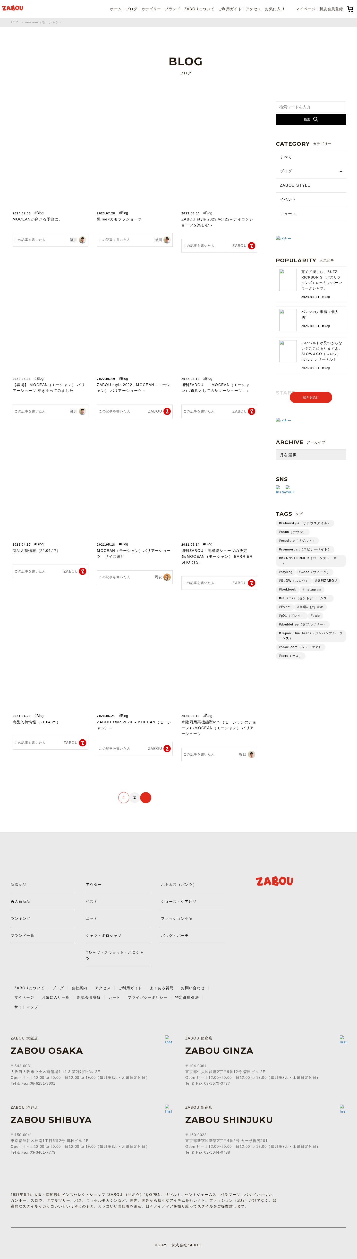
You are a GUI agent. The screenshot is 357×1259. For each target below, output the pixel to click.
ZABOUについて (199, 9)
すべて (286, 157)
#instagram (312, 589)
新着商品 (18, 884)
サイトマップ (26, 1007)
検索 (307, 119)
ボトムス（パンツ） (179, 884)
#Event (285, 607)
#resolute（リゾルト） (297, 540)
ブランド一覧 (22, 935)
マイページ (306, 9)
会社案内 (79, 988)
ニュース (288, 214)
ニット (92, 918)
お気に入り (275, 9)
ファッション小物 (177, 918)
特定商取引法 (187, 997)
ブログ (132, 9)
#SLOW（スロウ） (294, 581)
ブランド (172, 9)
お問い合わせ (193, 988)
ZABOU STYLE (295, 185)
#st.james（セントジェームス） (305, 598)
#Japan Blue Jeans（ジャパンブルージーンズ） (311, 635)
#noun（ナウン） (293, 532)
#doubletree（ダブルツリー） (303, 624)
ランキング (21, 918)
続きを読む (311, 397)
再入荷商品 (21, 901)
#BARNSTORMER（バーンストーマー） (308, 560)
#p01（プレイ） (292, 615)
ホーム (116, 9)
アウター (94, 884)
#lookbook (287, 589)
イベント (288, 199)
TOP (14, 22)
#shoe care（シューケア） (300, 647)
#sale (315, 615)
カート (114, 997)
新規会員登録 (331, 9)
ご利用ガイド (230, 9)
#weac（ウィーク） (315, 572)
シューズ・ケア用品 (179, 901)
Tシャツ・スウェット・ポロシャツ (115, 955)
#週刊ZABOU (326, 581)
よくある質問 (161, 988)
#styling (286, 572)
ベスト (92, 901)
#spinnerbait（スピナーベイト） (305, 549)
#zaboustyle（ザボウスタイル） (305, 523)
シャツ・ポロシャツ (104, 935)
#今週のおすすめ (310, 607)
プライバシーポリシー (148, 997)
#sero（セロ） (290, 656)
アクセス (253, 9)
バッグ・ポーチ (175, 935)
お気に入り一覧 (55, 997)
